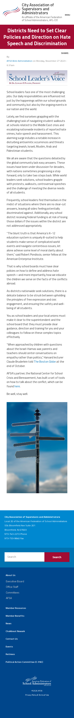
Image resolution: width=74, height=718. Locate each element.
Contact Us (12, 639)
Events (9, 646)
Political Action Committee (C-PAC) (24, 662)
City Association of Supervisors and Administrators (38, 9)
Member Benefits (15, 616)
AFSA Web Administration (19, 61)
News (8, 623)
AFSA (9, 598)
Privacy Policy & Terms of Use (37, 694)
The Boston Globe (45, 361)
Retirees (10, 654)
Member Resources (16, 608)
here (17, 386)
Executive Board (15, 581)
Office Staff (12, 587)
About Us (10, 575)
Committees (12, 592)
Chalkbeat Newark (15, 631)
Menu (67, 14)
